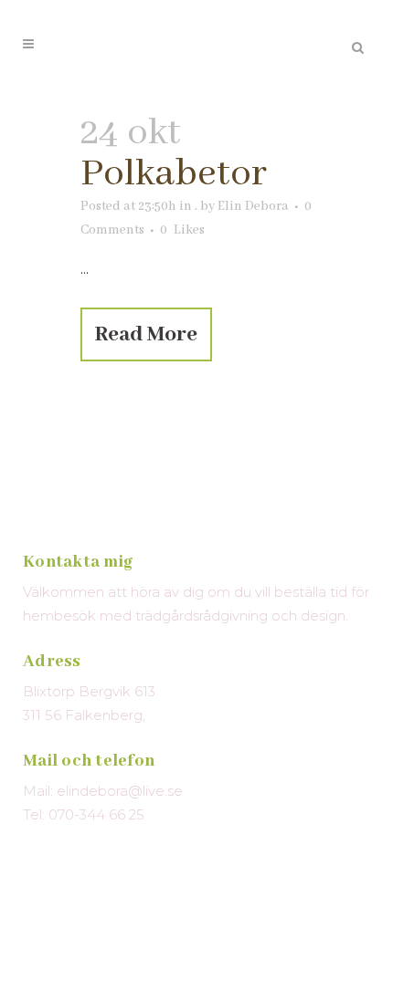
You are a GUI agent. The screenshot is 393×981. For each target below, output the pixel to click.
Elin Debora (253, 206)
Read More (146, 334)
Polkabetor (173, 174)
